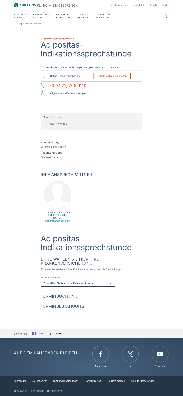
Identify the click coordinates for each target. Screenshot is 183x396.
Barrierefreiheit (93, 381)
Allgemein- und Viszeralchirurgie (61, 67)
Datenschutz (39, 381)
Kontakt (153, 5)
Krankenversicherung (51, 277)
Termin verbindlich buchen (112, 76)
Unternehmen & (103, 16)
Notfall (166, 5)
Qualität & (83, 16)
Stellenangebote (119, 5)
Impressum (20, 381)
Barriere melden (116, 381)
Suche (165, 16)
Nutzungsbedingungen (65, 381)
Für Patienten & (41, 16)
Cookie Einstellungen (142, 381)
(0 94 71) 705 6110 (68, 85)
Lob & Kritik (138, 5)
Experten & (20, 16)
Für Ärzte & (64, 16)
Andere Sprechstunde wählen (59, 38)
